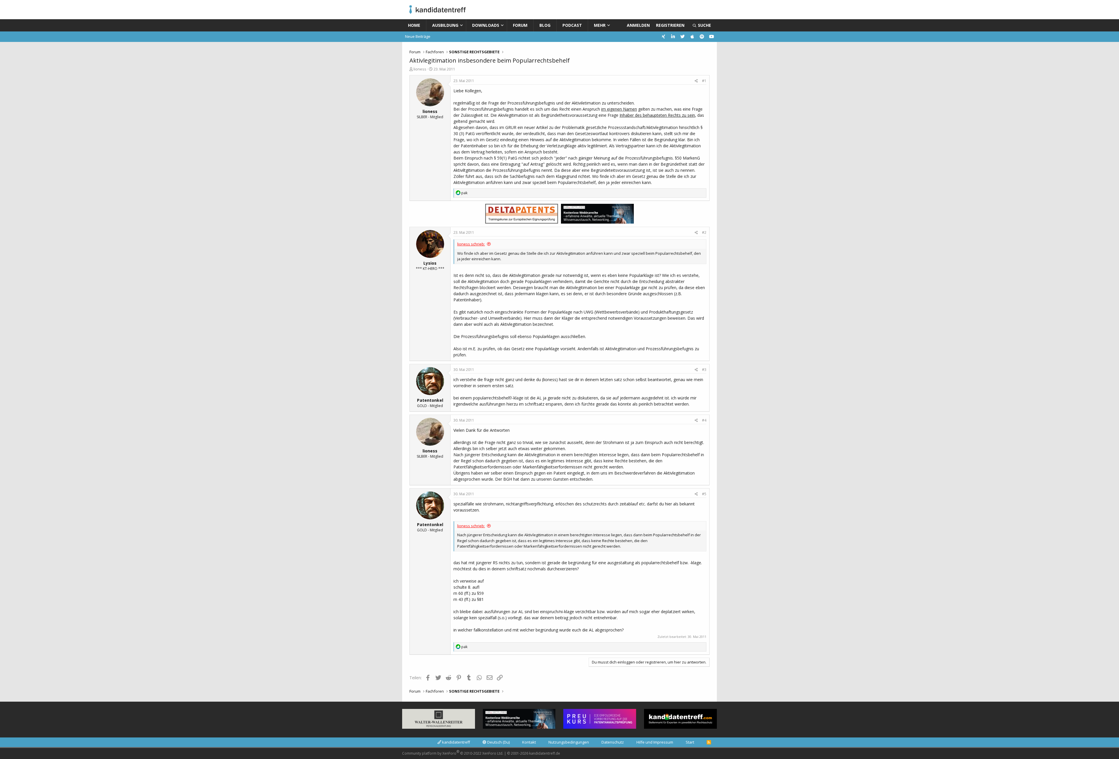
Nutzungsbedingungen (568, 742)
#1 (704, 80)
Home (414, 25)
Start (690, 742)
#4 (704, 420)
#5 (704, 493)
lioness (420, 69)
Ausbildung (445, 25)
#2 (704, 232)
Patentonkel (430, 400)
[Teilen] (696, 80)
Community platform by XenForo (452, 752)
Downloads (485, 25)
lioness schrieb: (471, 244)
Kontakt (529, 742)
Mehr (600, 25)
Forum (520, 25)
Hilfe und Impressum (654, 742)
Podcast (572, 25)
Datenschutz (612, 742)
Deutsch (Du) (498, 742)
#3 (704, 369)
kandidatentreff (455, 742)
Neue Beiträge (417, 36)
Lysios (430, 263)
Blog (544, 25)
